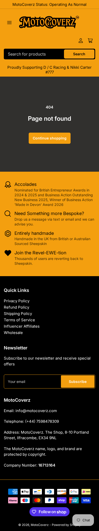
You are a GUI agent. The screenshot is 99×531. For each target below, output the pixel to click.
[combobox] (49, 54)
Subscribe (78, 381)
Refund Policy (16, 307)
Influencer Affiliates (22, 326)
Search (79, 54)
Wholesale (13, 332)
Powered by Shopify (66, 525)
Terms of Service (19, 319)
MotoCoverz (40, 525)
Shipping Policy (18, 313)
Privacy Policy (16, 300)
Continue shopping (50, 138)
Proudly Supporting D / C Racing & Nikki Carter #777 (49, 70)
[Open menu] (9, 22)
